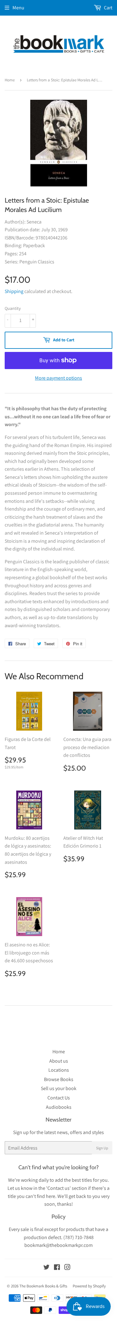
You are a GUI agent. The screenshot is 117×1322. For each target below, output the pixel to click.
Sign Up (102, 1148)
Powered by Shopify (89, 1286)
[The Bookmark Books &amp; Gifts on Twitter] (46, 1268)
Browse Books (58, 1079)
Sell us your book (58, 1088)
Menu (18, 7)
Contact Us (58, 1097)
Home (10, 80)
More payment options (58, 378)
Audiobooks (58, 1107)
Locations (58, 1070)
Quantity (13, 308)
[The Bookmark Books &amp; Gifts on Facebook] (57, 1268)
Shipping (14, 291)
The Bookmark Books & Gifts (43, 1286)
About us (58, 1061)
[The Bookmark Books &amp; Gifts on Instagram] (67, 1268)
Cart (107, 7)
